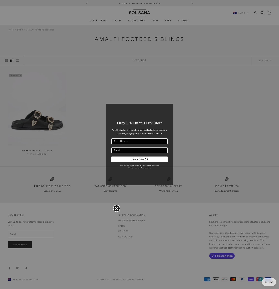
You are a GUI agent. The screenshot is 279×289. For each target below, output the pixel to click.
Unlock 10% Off (139, 159)
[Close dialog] (116, 208)
